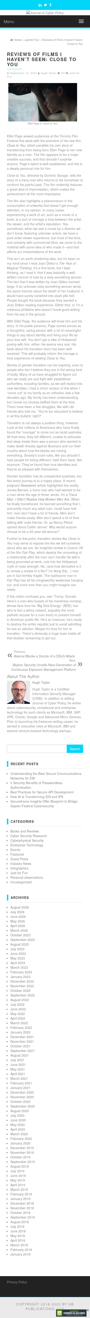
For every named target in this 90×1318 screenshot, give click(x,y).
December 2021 (22, 1036)
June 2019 (18, 1175)
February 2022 (21, 1027)
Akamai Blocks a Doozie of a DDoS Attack (44, 654)
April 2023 (17, 962)
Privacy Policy (17, 1282)
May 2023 (17, 958)
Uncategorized (21, 882)
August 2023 (19, 944)
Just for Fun (19, 872)
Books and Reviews (24, 831)
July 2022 (17, 1004)
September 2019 (22, 1161)
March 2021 (19, 1078)
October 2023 (20, 935)
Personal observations (26, 877)
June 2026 (18, 916)
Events (15, 849)
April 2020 (17, 1129)
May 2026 (17, 921)
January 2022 (20, 1032)
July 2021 (17, 1060)
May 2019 (17, 1180)
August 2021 (19, 1055)
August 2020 (19, 1110)
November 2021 (22, 1041)
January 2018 (20, 1254)
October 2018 (20, 1212)
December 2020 (22, 1092)
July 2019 (17, 1171)
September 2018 (22, 1217)
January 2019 (20, 1198)
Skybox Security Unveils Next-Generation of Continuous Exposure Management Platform (43, 665)
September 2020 (22, 1106)
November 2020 (22, 1097)
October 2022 (20, 990)
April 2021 (17, 1073)
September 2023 (22, 939)
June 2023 (18, 953)
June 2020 (18, 1120)
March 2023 (19, 967)
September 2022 (22, 995)
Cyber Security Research (28, 835)
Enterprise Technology (26, 845)
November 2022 (22, 986)
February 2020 (21, 1138)
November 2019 (22, 1152)
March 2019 (19, 1189)
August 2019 (19, 1166)
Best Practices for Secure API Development (42, 792)
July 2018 (17, 1226)
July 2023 (17, 949)
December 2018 (22, 1203)
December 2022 (22, 981)
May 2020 (17, 1124)
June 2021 (18, 1064)
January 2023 (20, 976)
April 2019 (17, 1184)
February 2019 (21, 1194)
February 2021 (21, 1083)
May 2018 (17, 1235)
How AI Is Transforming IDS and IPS (36, 796)
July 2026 (17, 912)
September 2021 (22, 1050)
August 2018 (19, 1221)
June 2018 (18, 1231)
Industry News (20, 863)
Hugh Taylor (49, 73)
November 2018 (22, 1208)
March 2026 (19, 930)
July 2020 (17, 1115)
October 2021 (20, 1046)
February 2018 (21, 1249)
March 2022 (19, 1023)
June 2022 (18, 1009)
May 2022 (17, 1013)
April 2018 (17, 1240)
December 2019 (22, 1147)
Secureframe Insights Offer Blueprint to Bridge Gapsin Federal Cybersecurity (44, 803)
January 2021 (20, 1087)
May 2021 (17, 1069)
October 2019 (20, 1157)
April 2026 (17, 925)
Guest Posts (19, 859)
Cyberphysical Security (27, 840)
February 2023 (21, 972)
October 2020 (20, 1101)
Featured (17, 854)
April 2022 (17, 1018)
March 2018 (19, 1245)
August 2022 (19, 999)
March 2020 (19, 1134)
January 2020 (20, 1143)
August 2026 (19, 907)
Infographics (19, 868)
